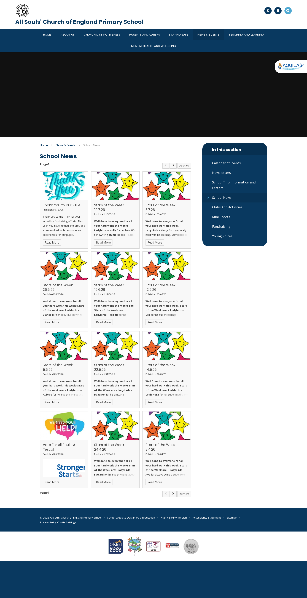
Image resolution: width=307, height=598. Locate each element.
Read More (52, 242)
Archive (184, 166)
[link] (165, 166)
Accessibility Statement (207, 517)
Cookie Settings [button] (66, 522)
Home (44, 145)
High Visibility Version (174, 517)
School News (91, 145)
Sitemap (232, 517)
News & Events (65, 145)
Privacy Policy (48, 522)
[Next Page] (173, 166)
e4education (147, 517)
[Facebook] (278, 10)
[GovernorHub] (268, 10)
